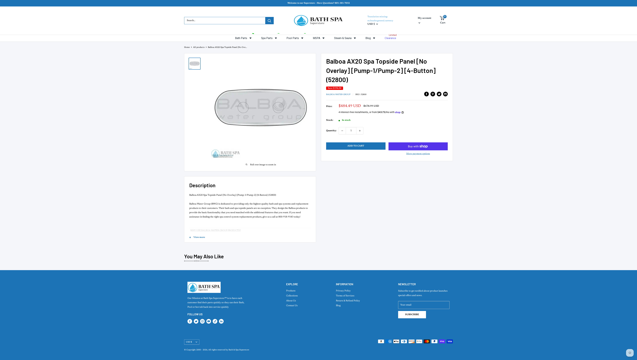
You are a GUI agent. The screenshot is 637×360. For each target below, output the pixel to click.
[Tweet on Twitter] (439, 94)
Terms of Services (345, 296)
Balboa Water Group (338, 95)
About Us (291, 301)
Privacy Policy (343, 291)
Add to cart (355, 146)
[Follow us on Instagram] (202, 321)
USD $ (189, 342)
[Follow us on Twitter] (196, 321)
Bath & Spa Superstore (239, 350)
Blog (338, 306)
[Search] (269, 20)
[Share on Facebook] (426, 94)
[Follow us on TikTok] (215, 321)
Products (290, 291)
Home (187, 47)
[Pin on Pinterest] (432, 94)
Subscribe (412, 314)
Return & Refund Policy (348, 301)
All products (199, 47)
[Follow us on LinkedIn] (221, 321)
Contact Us (292, 306)
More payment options (418, 154)
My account (424, 18)
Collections (292, 296)
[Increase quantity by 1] (359, 130)
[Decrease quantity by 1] (342, 130)
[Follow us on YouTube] (208, 321)
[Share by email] (445, 94)
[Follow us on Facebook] (189, 321)
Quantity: (331, 131)
